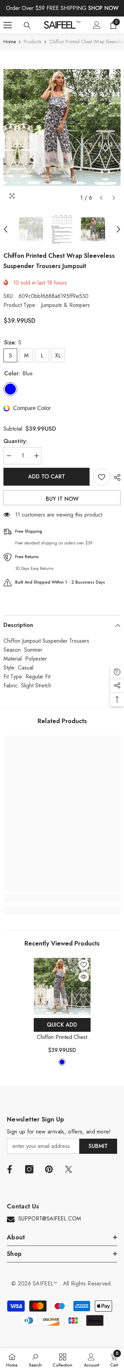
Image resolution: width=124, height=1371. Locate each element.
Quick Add (62, 1025)
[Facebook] (9, 1169)
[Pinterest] (49, 1169)
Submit (98, 1146)
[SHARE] (115, 477)
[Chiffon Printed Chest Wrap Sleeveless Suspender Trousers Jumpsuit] (62, 986)
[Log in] (97, 25)
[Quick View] (84, 977)
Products (32, 41)
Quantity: (15, 441)
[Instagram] (29, 1169)
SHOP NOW (103, 8)
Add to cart (46, 476)
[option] (62, 127)
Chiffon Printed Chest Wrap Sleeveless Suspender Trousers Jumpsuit (62, 1037)
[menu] (7, 25)
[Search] (27, 25)
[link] (62, 898)
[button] (101, 198)
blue (62, 1062)
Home (9, 41)
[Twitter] (68, 1169)
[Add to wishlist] (101, 477)
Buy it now (62, 499)
